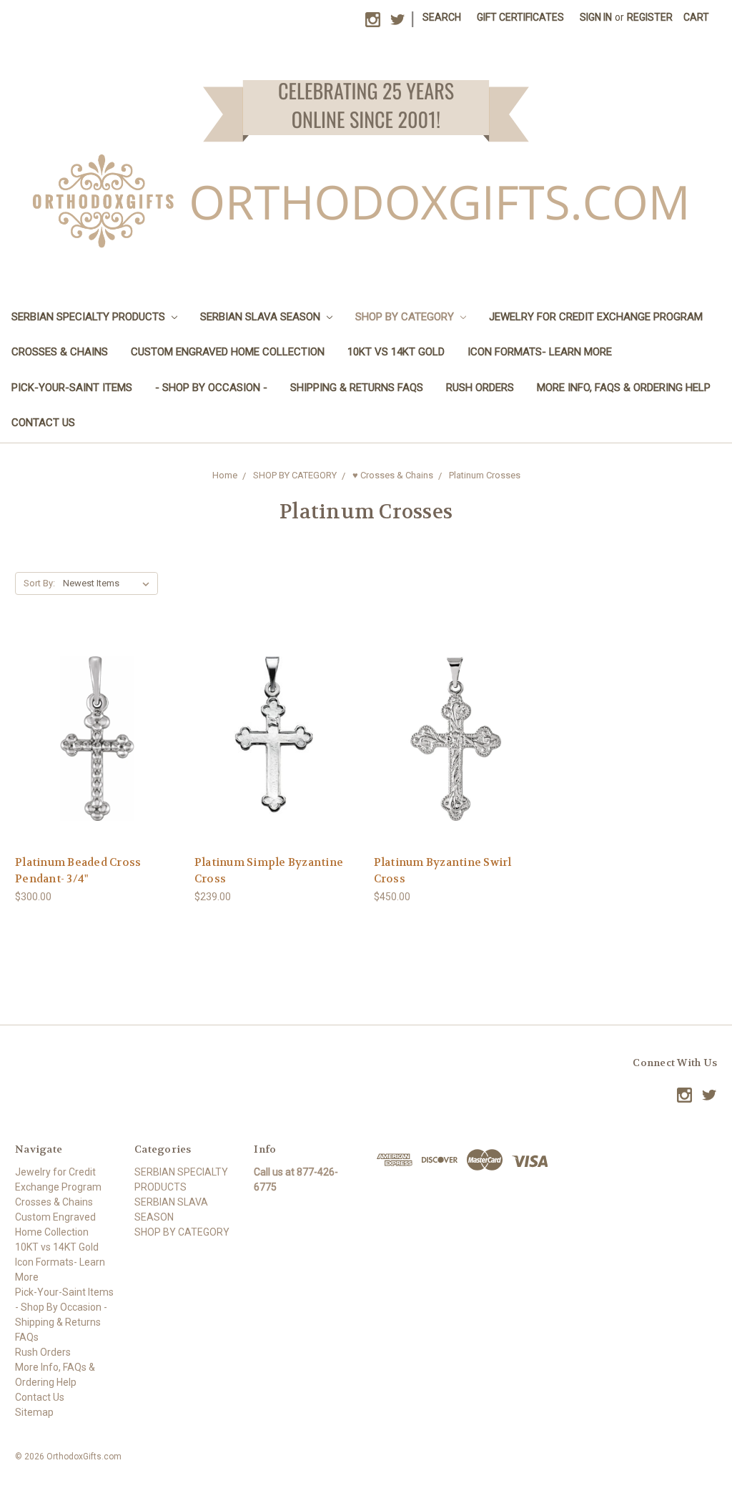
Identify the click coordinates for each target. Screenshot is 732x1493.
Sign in (596, 17)
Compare (92, 739)
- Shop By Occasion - (211, 387)
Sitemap (34, 1412)
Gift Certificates (520, 17)
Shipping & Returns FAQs (356, 387)
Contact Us (43, 422)
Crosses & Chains (59, 351)
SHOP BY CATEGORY (406, 316)
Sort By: (39, 583)
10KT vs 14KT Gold (396, 351)
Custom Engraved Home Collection (228, 351)
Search (441, 17)
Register (650, 17)
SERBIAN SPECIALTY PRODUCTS (89, 316)
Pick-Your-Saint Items (71, 387)
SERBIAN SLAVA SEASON (261, 316)
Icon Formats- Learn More (540, 351)
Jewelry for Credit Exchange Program (596, 316)
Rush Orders (480, 387)
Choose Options (97, 764)
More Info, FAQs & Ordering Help (624, 387)
